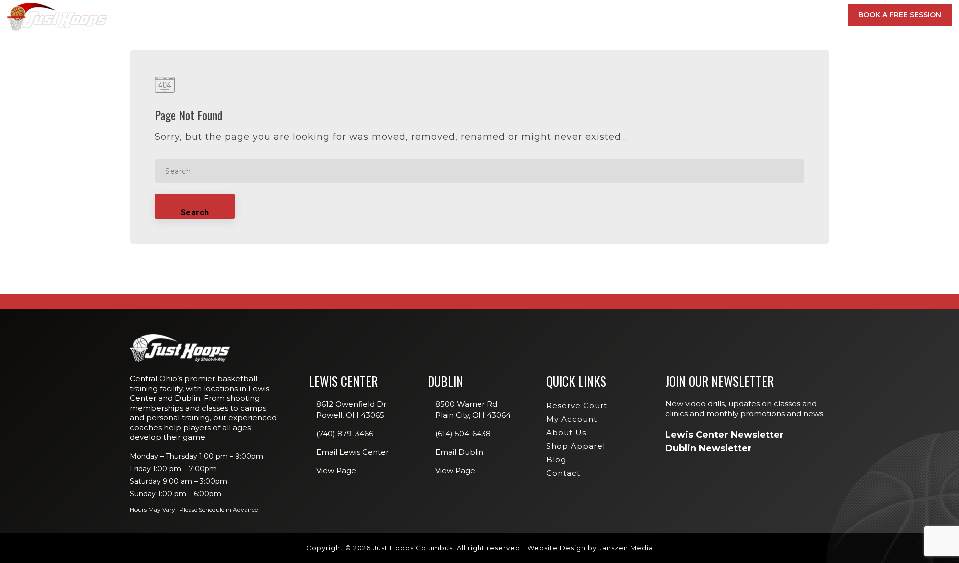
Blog (556, 459)
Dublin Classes (802, 87)
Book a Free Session (899, 14)
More (810, 14)
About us (566, 432)
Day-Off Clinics (678, 101)
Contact (563, 473)
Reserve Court (576, 405)
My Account (754, 14)
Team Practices (678, 173)
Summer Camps (677, 159)
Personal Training (684, 144)
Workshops (673, 115)
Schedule (682, 14)
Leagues (666, 130)
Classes (556, 14)
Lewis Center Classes (688, 87)
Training (617, 14)
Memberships (493, 14)
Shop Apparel (575, 446)
